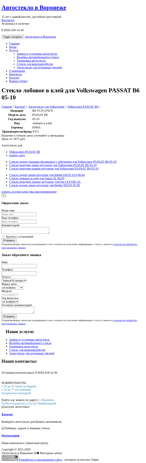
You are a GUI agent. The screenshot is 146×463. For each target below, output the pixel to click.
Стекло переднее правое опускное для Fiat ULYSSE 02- (45, 181)
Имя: (5, 262)
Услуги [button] (13, 50)
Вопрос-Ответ (18, 81)
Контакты (8, 20)
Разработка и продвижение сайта (40, 459)
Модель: (7, 291)
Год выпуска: (10, 298)
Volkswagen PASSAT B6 (82, 106)
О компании (17, 70)
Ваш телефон (10, 217)
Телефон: (7, 269)
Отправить (9, 240)
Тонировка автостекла (31, 60)
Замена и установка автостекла (37, 53)
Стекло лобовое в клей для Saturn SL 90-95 (36, 178)
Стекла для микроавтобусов (35, 64)
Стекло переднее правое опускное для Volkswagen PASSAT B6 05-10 (53, 168)
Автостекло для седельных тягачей (39, 67)
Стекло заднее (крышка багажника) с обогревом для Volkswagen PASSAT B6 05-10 (62, 161)
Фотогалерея (10, 435)
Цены (13, 47)
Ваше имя (8, 210)
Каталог (14, 77)
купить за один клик (29, 191)
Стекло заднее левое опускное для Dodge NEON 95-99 (44, 185)
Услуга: (6, 277)
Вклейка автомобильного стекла (38, 57)
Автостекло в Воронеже (34, 7)
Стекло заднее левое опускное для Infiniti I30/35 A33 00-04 (47, 175)
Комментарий (10, 225)
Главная (14, 43)
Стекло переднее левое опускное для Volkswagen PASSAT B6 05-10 (53, 165)
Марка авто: (9, 284)
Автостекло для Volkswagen (46, 106)
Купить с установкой (19, 236)
